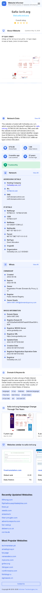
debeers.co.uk (8, 528)
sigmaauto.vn (7, 578)
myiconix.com (7, 560)
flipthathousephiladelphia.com (14, 503)
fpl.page (5, 553)
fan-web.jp (6, 525)
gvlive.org (6, 563)
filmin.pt (5, 507)
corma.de (6, 532)
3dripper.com (7, 567)
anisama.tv (6, 514)
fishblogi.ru (6, 574)
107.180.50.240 (12, 191)
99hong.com (7, 500)
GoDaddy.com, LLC (14, 185)
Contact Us (21, 584)
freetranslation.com (12, 470)
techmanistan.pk (9, 545)
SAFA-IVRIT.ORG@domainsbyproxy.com (21, 302)
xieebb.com (7, 510)
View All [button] (37, 118)
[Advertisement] (21, 49)
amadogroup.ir (8, 549)
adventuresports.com (11, 521)
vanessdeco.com (9, 556)
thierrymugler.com (9, 518)
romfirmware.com (9, 571)
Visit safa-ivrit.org (21, 15)
